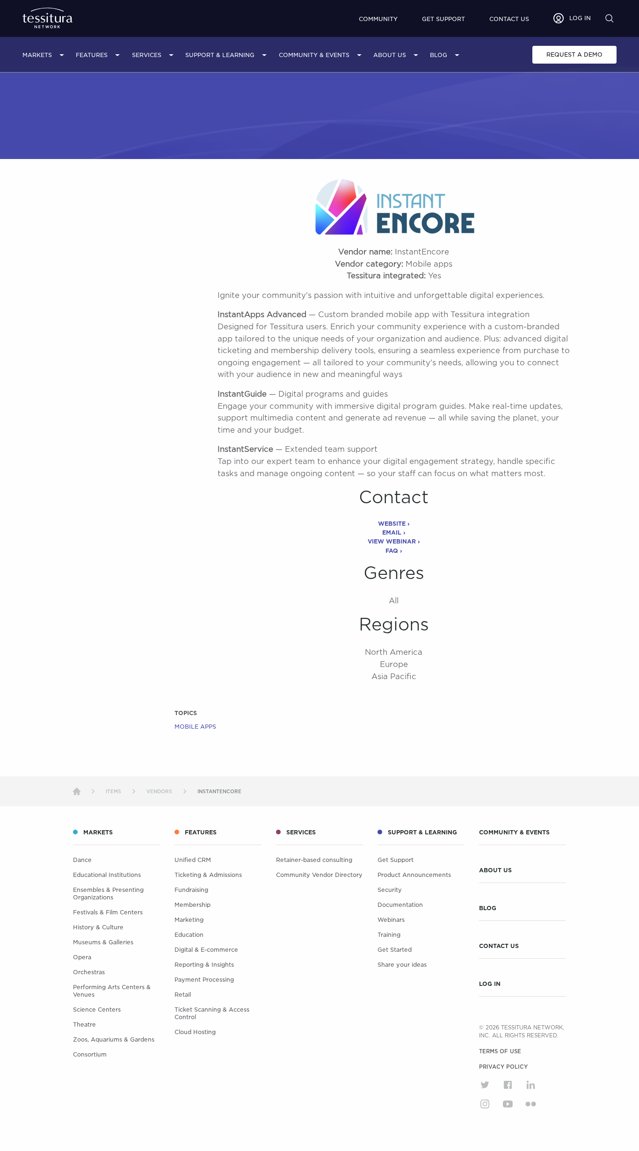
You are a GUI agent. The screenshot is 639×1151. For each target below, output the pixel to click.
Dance (82, 859)
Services (146, 54)
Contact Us (499, 946)
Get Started (395, 949)
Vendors (159, 791)
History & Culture (98, 927)
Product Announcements (414, 874)
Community (378, 18)
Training (389, 934)
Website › (394, 523)
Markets (37, 54)
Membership (192, 904)
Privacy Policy (503, 1067)
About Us (389, 54)
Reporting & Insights (204, 964)
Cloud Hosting (195, 1031)
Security (390, 889)
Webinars (391, 919)
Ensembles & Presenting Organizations (108, 893)
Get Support (443, 18)
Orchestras (89, 972)
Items (113, 791)
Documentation (400, 904)
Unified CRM (192, 859)
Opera (82, 957)
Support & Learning (219, 54)
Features (92, 54)
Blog (438, 54)
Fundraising (191, 889)
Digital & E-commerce (206, 949)
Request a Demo (574, 54)
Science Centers (97, 1009)
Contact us (509, 18)
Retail (182, 994)
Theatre (84, 1024)
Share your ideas (402, 964)
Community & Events (314, 54)
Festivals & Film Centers (108, 912)
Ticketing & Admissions (208, 874)
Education (188, 934)
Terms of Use (500, 1051)
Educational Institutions (107, 874)
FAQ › (393, 550)
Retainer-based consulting (314, 859)
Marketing (188, 919)
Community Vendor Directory (319, 874)
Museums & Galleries (103, 942)
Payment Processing (204, 979)
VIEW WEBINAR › (394, 541)
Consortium (90, 1054)
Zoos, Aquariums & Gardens (113, 1039)
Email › (394, 532)
